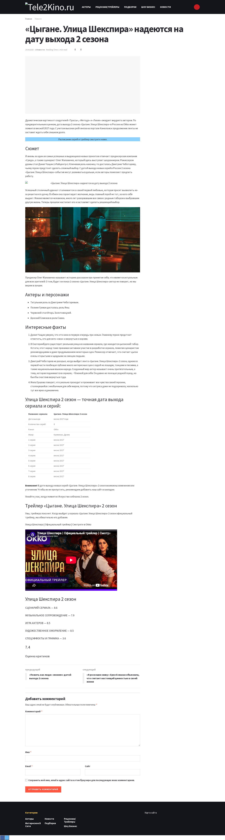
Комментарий (34, 711)
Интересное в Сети (33, 825)
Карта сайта (151, 812)
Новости (165, 7)
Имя (28, 752)
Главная (28, 19)
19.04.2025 (29, 49)
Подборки (130, 7)
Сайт (87, 766)
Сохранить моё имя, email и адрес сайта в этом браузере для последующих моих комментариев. (81, 780)
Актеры (86, 7)
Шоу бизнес (148, 7)
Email (29, 766)
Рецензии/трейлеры (107, 7)
